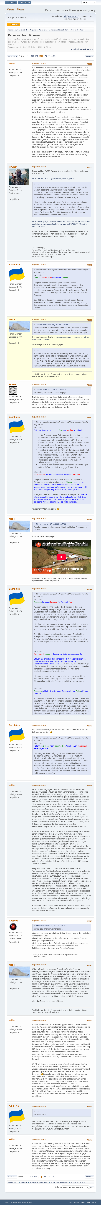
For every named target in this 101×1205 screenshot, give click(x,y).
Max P (12, 319)
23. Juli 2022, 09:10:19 (39, 589)
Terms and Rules (79, 1202)
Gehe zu (58, 1187)
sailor (12, 63)
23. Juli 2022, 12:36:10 (39, 785)
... (30, 56)
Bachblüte (14, 264)
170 (32, 56)
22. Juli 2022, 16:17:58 (39, 384)
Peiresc (12, 384)
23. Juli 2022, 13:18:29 (39, 965)
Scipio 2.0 (14, 1106)
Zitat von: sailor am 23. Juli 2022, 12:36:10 (51, 926)
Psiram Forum (16, 9)
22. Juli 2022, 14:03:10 (39, 265)
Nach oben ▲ (91, 1202)
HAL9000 (13, 920)
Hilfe (70, 1202)
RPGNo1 (13, 166)
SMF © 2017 (17, 1202)
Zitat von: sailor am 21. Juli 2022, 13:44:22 (51, 524)
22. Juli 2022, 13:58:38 (39, 167)
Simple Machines (27, 1202)
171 (36, 56)
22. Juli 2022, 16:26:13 (39, 417)
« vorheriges (76, 49)
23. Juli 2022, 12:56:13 (39, 921)
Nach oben (11, 1177)
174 (49, 56)
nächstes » (88, 49)
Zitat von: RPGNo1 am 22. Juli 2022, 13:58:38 (52, 324)
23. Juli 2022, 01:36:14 (39, 519)
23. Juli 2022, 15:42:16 (39, 1139)
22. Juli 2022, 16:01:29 (39, 319)
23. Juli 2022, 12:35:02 (39, 725)
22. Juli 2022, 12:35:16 (39, 63)
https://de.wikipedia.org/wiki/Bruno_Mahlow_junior (53, 178)
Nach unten (12, 56)
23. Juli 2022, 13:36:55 (39, 1020)
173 (45, 56)
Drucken (89, 56)
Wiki (65, 16)
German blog (73, 16)
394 (54, 56)
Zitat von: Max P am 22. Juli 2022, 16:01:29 (51, 389)
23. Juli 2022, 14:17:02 (39, 1106)
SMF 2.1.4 (8, 1202)
